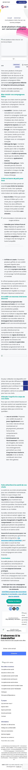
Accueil (9, 18)
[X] (14, 608)
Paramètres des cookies (7, 741)
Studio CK (18, 766)
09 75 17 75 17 (6, 2)
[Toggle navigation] (25, 7)
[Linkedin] (17, 608)
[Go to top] (24, 766)
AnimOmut (17, 18)
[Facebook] (10, 608)
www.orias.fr (11, 751)
